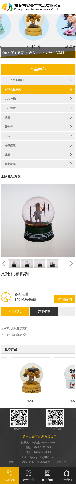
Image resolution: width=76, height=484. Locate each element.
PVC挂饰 (10, 98)
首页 (21, 52)
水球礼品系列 (55, 52)
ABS (7, 136)
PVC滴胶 (10, 108)
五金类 (9, 126)
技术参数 (44, 311)
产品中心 (35, 52)
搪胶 (7, 154)
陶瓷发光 (10, 163)
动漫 (7, 117)
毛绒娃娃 (10, 145)
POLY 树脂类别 (14, 80)
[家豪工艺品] (31, 5)
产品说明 (15, 311)
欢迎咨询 (65, 299)
